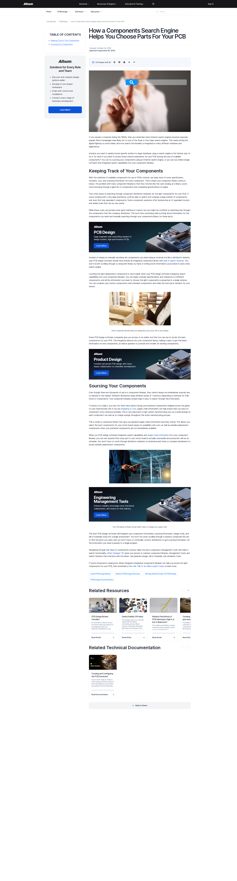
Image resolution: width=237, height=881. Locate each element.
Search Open (153, 4)
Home (48, 11)
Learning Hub (51, 21)
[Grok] (134, 62)
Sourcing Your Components (62, 44)
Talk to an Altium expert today (150, 566)
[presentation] (188, 590)
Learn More (101, 246)
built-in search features (174, 260)
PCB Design (63, 12)
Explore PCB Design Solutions (128, 574)
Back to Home (141, 705)
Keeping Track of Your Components (65, 40)
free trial (132, 566)
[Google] (129, 62)
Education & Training (134, 4)
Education (95, 12)
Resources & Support (106, 4)
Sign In (211, 4)
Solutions (83, 4)
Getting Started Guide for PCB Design (160, 574)
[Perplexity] (119, 62)
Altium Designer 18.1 (115, 553)
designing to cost (128, 408)
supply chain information (158, 435)
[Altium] (28, 4)
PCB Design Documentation (101, 580)
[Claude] (124, 62)
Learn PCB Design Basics (100, 574)
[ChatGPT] (114, 62)
